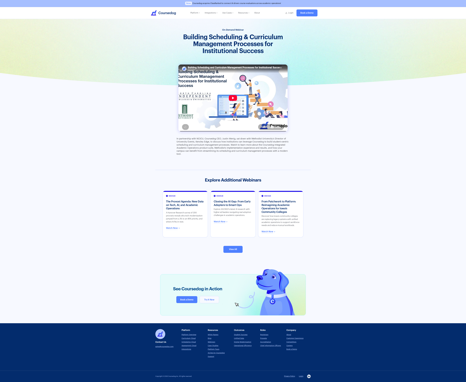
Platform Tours (213, 349)
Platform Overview (189, 335)
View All (233, 249)
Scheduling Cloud (189, 342)
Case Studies (213, 346)
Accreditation (265, 342)
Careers (289, 346)
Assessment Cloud (189, 346)
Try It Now (209, 300)
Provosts (263, 338)
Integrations (186, 349)
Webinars (211, 342)
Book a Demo (307, 13)
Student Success (240, 335)
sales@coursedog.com (164, 347)
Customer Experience (295, 338)
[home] (163, 12)
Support (211, 356)
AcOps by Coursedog (216, 353)
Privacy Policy (289, 376)
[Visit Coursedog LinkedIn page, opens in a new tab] (309, 376)
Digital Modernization (242, 342)
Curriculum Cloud (189, 338)
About (288, 335)
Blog (209, 338)
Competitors (291, 342)
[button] (195, 13)
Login (301, 376)
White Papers (213, 335)
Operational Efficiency (243, 346)
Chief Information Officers (270, 346)
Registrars (264, 335)
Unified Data (239, 338)
